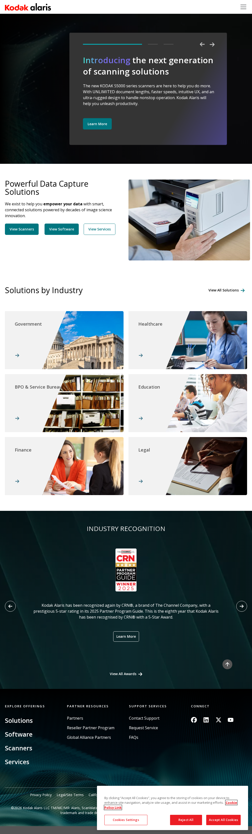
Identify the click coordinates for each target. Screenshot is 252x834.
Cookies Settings (126, 820)
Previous (202, 44)
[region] (172, 808)
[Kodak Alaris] (28, 7)
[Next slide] (241, 606)
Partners (75, 718)
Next (212, 44)
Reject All (185, 820)
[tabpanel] (149, 94)
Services (17, 762)
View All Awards (123, 673)
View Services (99, 229)
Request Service (143, 728)
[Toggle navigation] (243, 7)
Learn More (97, 123)
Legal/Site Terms (70, 794)
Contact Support (144, 718)
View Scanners (22, 229)
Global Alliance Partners (89, 737)
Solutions (19, 720)
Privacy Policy (41, 794)
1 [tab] (112, 44)
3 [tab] (168, 44)
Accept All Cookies (223, 820)
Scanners (18, 748)
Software (18, 734)
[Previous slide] (10, 606)
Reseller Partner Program (90, 728)
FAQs (133, 737)
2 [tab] (153, 44)
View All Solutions (223, 290)
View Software (61, 229)
